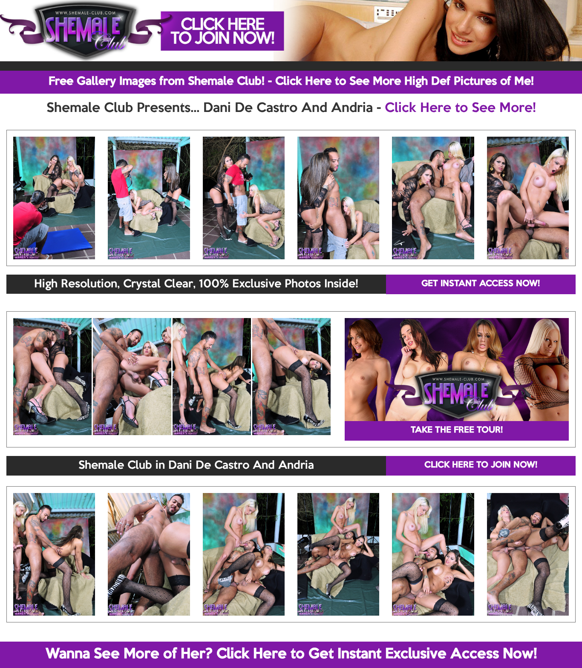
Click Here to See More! (460, 109)
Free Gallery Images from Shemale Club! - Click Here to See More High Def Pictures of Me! (291, 82)
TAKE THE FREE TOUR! (457, 430)
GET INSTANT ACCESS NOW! (480, 284)
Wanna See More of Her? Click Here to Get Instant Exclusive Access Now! (291, 654)
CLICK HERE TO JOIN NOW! (480, 465)
